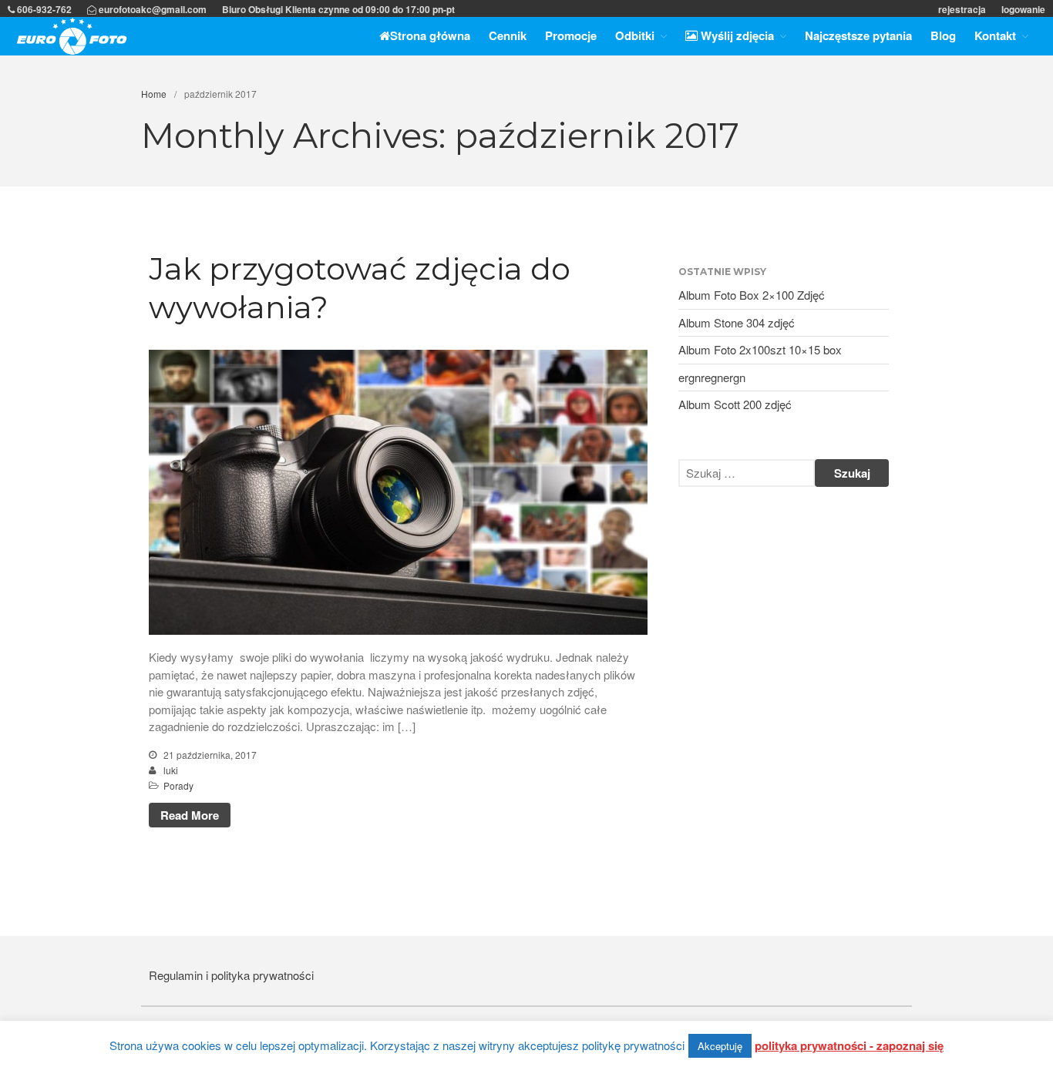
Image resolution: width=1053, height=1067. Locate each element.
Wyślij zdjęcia (736, 35)
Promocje (571, 35)
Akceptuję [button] (720, 1045)
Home (154, 93)
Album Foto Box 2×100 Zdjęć (751, 295)
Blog (943, 35)
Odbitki (634, 35)
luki (170, 770)
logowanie (1023, 9)
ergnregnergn (711, 377)
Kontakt (995, 35)
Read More (189, 815)
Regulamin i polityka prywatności (231, 975)
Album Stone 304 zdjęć (736, 322)
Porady (178, 785)
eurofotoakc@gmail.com (151, 9)
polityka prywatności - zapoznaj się (849, 1045)
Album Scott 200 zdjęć (735, 404)
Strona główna (430, 35)
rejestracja (962, 9)
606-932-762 (43, 9)
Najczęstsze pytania (858, 35)
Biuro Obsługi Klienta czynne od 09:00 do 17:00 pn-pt (338, 9)
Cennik (507, 35)
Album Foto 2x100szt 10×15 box (760, 349)
